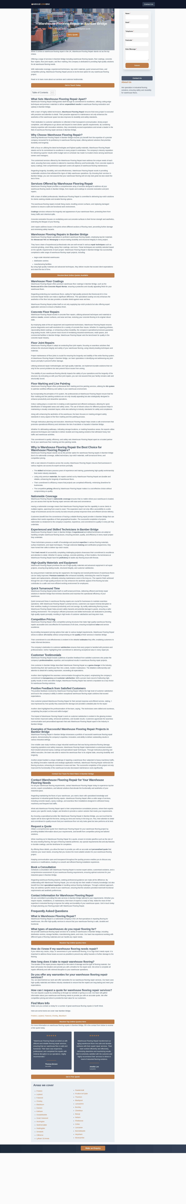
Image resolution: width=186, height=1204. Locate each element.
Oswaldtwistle (41, 1115)
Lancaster (79, 1128)
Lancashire (79, 1104)
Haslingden (40, 1128)
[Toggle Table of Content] (51, 92)
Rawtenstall (79, 1090)
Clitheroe (39, 1135)
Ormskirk (39, 1132)
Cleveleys (79, 1111)
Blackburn (62, 1016)
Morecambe (79, 1138)
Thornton (78, 1097)
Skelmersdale (41, 1125)
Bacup (77, 1114)
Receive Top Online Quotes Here (73, 943)
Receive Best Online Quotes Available (72, 275)
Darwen (39, 1108)
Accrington (40, 1121)
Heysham (78, 1134)
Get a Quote (73, 35)
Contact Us (137, 78)
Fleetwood (79, 1121)
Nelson (78, 1117)
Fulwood (48, 1016)
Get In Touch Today (73, 85)
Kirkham (39, 1111)
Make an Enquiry (93, 1148)
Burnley (78, 1107)
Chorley (55, 1016)
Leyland (41, 1016)
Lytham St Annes (42, 1138)
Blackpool (79, 1100)
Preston (34, 1016)
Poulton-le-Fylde (81, 1094)
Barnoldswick (80, 1131)
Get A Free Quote (73, 1077)
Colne (77, 1124)
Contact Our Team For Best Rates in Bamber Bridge (73, 774)
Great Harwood (42, 1118)
